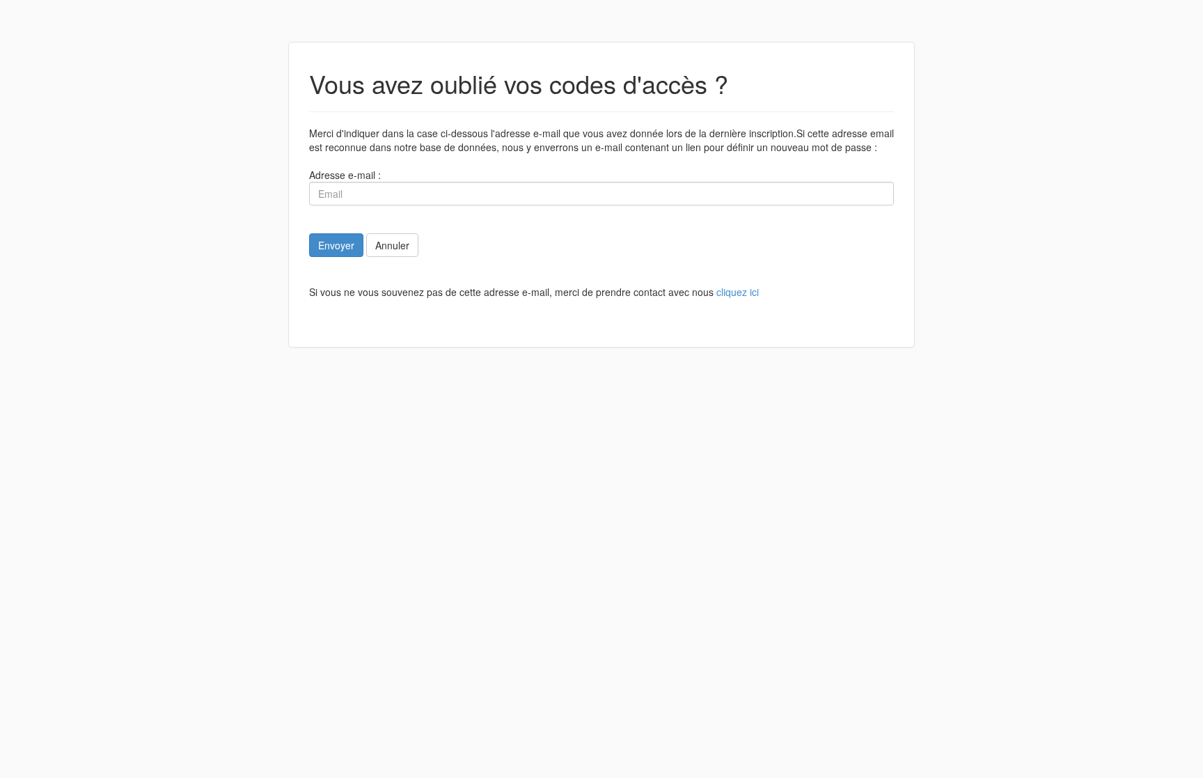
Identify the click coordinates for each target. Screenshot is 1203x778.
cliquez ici (737, 292)
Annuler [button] (392, 245)
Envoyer (336, 245)
